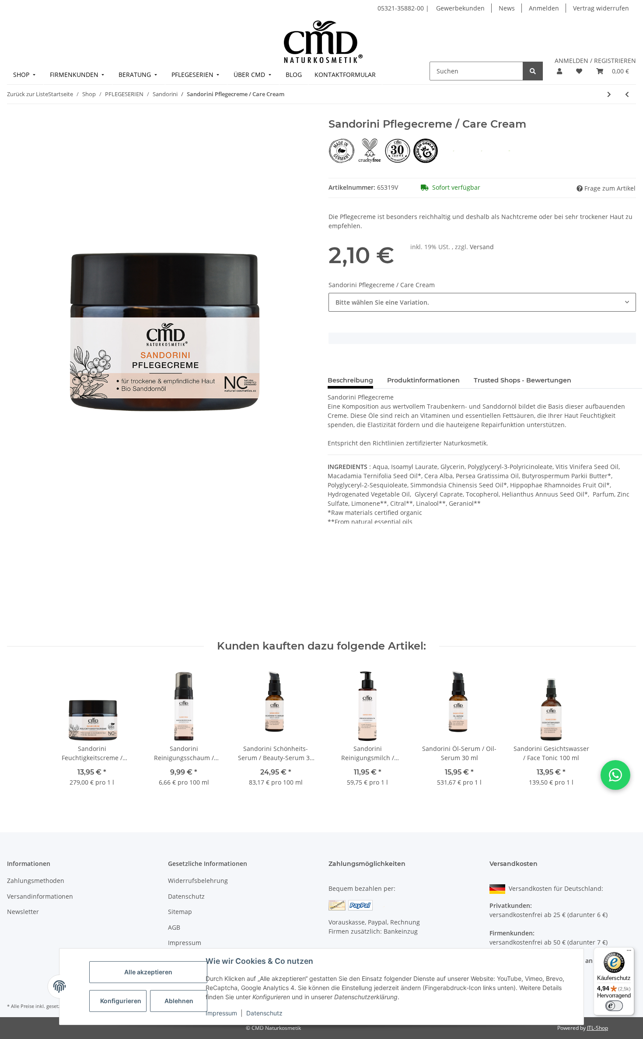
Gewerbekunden (460, 8)
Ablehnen (178, 1000)
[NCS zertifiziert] (509, 150)
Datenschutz (264, 1013)
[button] (559, 71)
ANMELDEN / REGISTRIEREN (595, 60)
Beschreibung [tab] (350, 380)
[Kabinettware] (482, 150)
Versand (482, 247)
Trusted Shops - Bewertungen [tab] (522, 380)
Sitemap (180, 911)
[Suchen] (533, 71)
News (507, 8)
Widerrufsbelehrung (198, 880)
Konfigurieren (120, 1000)
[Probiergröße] (454, 150)
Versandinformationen (40, 896)
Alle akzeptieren (148, 972)
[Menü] (629, 952)
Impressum (221, 1013)
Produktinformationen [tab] (423, 380)
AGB (174, 927)
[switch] (614, 1006)
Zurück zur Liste (27, 94)
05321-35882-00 (401, 8)
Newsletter (23, 911)
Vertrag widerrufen (601, 8)
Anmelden (544, 8)
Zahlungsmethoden (35, 880)
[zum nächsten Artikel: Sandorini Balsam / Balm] (609, 94)
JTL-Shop (597, 1028)
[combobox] (482, 302)
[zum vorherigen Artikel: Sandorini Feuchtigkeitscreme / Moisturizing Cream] (627, 94)
